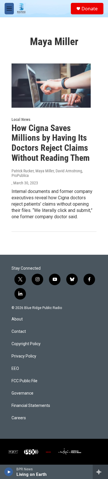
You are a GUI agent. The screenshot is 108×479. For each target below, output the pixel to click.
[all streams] (100, 472)
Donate (90, 8)
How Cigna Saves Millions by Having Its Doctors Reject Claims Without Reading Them (51, 143)
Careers (19, 418)
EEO (15, 368)
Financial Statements (31, 405)
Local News (21, 119)
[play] (8, 472)
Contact (19, 331)
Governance (22, 393)
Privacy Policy (24, 356)
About (17, 319)
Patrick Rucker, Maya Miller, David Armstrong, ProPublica (47, 173)
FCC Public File (24, 381)
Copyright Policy (26, 344)
